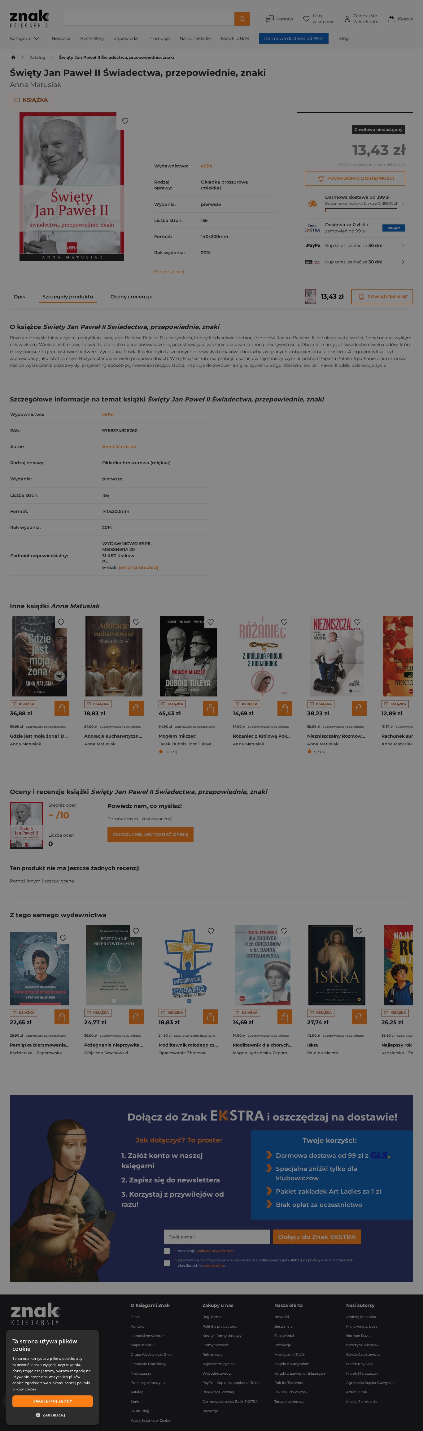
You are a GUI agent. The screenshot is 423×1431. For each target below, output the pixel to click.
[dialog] (52, 1377)
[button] (52, 1415)
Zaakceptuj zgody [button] (52, 1401)
